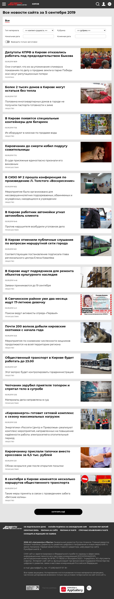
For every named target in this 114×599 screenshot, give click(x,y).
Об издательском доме (35, 527)
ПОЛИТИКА (9, 77)
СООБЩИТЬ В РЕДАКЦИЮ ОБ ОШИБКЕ (40, 534)
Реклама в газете (68, 530)
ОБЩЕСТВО (9, 108)
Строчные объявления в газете (93, 530)
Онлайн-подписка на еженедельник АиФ (67, 527)
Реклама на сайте (49, 530)
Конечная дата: (64, 36)
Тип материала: (12, 30)
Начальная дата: (12, 36)
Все (7, 20)
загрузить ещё (58, 512)
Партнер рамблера (49, 588)
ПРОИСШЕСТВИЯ (12, 167)
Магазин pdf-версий (98, 527)
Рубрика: (61, 30)
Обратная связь (31, 530)
